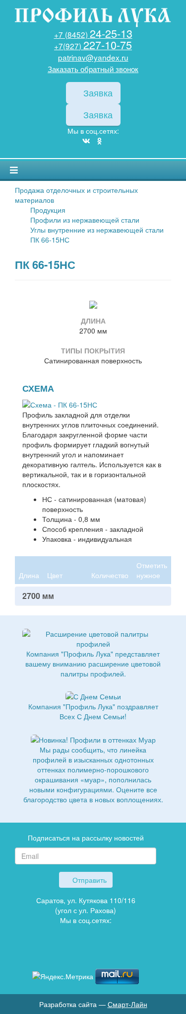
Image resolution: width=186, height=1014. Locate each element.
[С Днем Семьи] (93, 695)
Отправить (88, 880)
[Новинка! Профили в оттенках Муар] (93, 738)
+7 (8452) (93, 34)
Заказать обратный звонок (93, 68)
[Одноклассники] (99, 141)
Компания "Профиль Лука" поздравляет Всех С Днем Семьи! (93, 711)
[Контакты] (101, 954)
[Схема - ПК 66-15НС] (59, 404)
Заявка (97, 92)
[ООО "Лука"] (93, 18)
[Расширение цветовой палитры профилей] (93, 638)
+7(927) (93, 45)
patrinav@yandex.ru (93, 57)
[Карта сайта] (86, 954)
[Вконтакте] (86, 141)
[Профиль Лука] (71, 954)
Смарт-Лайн (127, 1004)
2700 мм (38, 596)
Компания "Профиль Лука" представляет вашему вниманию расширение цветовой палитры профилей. (93, 663)
